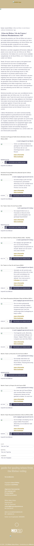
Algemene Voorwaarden (12, 489)
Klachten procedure (11, 495)
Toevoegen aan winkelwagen (17, 162)
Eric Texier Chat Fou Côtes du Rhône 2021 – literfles (15, 237)
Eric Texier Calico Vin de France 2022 (11, 206)
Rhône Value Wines (13, 544)
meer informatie (19, 154)
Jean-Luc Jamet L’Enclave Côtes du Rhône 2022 (14, 328)
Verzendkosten (9, 477)
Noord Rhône (8, 28)
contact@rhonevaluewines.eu (14, 506)
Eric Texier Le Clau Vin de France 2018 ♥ (12, 265)
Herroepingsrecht (10, 491)
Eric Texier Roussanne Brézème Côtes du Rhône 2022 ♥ (16, 298)
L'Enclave (17, 280)
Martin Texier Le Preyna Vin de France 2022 (13, 385)
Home (2, 28)
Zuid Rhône (14, 484)
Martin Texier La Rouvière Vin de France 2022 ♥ (14, 353)
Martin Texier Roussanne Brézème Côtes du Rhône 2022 (17, 414)
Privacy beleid (9, 493)
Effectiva (31, 544)
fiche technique (18, 156)
